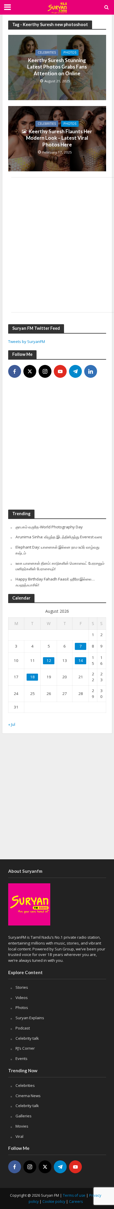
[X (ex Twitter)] (29, 371)
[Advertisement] (57, 245)
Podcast (22, 1028)
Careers (76, 1201)
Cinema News (28, 1095)
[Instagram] (45, 371)
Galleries (23, 1116)
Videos (21, 997)
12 (48, 660)
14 (80, 660)
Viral (19, 1136)
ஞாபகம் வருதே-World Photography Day (49, 527)
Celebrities (47, 52)
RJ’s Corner (25, 1048)
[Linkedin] (90, 371)
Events (21, 1058)
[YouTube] (60, 371)
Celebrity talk (27, 1038)
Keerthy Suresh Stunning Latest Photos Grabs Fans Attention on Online (57, 66)
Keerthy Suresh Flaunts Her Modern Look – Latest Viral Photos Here (59, 138)
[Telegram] (75, 371)
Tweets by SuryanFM (26, 341)
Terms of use (74, 1195)
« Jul (11, 724)
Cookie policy (53, 1201)
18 (32, 676)
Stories (21, 987)
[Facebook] (14, 371)
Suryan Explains (29, 1017)
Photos (69, 52)
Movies (21, 1126)
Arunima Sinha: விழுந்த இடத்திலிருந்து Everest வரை (58, 536)
